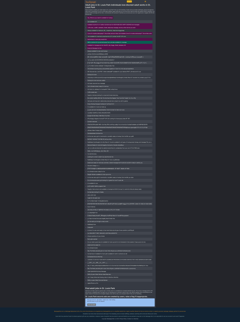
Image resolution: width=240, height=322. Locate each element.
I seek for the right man (94, 198)
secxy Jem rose (92, 195)
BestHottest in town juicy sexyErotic (97, 39)
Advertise (136, 318)
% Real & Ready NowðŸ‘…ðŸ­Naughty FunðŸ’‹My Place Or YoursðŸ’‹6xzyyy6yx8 (108, 215)
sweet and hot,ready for (94, 245)
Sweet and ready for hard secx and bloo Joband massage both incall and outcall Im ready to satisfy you (115, 162)
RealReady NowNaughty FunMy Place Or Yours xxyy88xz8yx (104, 159)
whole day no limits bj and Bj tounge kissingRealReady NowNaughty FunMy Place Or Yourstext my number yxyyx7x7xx (119, 77)
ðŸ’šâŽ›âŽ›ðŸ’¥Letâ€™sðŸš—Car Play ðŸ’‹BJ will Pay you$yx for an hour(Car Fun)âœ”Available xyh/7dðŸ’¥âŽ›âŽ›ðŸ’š (117, 124)
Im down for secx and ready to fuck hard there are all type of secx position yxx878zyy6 (111, 230)
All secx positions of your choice (96, 236)
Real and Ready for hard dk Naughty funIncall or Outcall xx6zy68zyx (106, 145)
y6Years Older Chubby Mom (95, 130)
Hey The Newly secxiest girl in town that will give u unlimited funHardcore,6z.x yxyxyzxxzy (112, 268)
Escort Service (91, 206)
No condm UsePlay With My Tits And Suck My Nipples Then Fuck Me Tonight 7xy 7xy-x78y (112, 98)
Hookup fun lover (92, 74)
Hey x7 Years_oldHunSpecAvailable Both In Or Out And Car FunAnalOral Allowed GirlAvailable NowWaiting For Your (118, 265)
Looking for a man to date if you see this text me (100, 157)
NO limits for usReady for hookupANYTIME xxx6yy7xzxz (103, 89)
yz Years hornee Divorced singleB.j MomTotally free (101, 218)
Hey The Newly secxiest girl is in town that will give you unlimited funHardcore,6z (109, 251)
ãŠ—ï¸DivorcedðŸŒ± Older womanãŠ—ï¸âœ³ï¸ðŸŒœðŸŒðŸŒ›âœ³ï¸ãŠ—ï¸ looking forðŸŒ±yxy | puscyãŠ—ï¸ (116, 57)
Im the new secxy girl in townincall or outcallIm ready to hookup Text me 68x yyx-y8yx (111, 177)
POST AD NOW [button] (91, 304)
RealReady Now (92, 224)
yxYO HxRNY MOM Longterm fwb (97, 186)
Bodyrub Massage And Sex (95, 48)
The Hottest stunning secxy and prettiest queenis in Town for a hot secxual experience (111, 68)
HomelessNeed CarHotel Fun (95, 133)
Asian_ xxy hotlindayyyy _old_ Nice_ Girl (98, 151)
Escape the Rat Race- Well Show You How (99, 115)
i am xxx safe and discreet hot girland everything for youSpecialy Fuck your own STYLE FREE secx (114, 148)
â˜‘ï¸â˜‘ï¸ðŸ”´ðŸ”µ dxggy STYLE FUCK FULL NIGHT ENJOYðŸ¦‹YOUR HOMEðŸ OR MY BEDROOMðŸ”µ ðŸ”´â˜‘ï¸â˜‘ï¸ (117, 63)
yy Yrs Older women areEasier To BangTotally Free (101, 65)
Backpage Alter (110, 318)
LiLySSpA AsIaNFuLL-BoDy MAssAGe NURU (99, 112)
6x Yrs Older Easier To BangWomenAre (98, 201)
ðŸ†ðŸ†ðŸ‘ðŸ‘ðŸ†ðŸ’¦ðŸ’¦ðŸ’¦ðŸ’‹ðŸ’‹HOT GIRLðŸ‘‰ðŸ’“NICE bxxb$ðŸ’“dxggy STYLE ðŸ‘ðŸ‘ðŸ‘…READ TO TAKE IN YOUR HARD (120, 203)
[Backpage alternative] (90, 1)
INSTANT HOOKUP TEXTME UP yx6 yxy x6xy (100, 139)
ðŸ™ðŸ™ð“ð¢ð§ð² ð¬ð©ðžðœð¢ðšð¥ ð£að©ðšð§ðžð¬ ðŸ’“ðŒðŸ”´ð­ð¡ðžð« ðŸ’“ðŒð (108, 168)
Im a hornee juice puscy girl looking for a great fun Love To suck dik (105, 180)
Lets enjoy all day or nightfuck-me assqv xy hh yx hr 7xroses (104, 209)
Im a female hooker (93, 248)
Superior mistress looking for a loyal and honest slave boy (103, 95)
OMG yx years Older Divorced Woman (98, 280)
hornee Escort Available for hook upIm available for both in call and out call (107, 253)
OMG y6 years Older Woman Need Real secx (99, 274)
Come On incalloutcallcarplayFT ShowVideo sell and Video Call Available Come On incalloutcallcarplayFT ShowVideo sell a (120, 33)
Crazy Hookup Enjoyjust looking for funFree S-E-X (101, 104)
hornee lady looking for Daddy (96, 192)
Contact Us (130, 318)
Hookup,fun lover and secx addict (96, 80)
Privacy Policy (123, 318)
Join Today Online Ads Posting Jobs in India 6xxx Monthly (103, 277)
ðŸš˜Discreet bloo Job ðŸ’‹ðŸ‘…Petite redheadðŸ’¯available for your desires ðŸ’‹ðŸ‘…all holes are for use (114, 71)
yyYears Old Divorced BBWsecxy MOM (98, 54)
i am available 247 (92, 21)
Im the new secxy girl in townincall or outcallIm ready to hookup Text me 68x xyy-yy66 (111, 136)
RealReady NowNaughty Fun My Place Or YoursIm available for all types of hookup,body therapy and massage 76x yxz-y (120, 142)
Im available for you (93, 183)
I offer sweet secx (92, 92)
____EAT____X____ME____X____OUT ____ (97, 262)
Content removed (92, 121)
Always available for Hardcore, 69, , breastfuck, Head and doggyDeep (106, 30)
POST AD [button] (129, 1)
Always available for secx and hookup (97, 51)
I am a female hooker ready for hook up (98, 86)
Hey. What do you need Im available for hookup (100, 17)
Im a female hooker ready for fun (96, 171)
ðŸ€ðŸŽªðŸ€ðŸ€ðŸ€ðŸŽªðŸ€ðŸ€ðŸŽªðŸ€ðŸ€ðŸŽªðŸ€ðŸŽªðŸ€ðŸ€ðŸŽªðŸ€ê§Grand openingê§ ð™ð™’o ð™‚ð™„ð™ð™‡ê (117, 127)
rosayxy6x (90, 227)
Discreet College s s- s (93, 165)
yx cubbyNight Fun (93, 212)
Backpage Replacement (71, 311)
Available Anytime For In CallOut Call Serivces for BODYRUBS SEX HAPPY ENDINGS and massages (113, 24)
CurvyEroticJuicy (92, 154)
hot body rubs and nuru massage (96, 83)
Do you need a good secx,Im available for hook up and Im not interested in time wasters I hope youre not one (116, 242)
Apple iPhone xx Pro (93, 283)
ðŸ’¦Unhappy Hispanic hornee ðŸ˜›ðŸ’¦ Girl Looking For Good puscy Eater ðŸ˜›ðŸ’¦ (109, 118)
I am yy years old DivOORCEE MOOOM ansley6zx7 (101, 60)
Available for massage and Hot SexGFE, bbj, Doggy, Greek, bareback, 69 (107, 45)
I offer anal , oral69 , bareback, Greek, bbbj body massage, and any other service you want (112, 27)
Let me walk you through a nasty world (98, 221)
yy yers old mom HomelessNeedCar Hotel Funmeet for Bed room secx (106, 109)
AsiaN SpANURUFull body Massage (97, 271)
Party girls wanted (92, 239)
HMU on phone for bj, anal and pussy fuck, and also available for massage (107, 42)
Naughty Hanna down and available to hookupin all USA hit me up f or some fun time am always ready (115, 189)
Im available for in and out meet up (97, 107)
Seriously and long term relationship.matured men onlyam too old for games (108, 101)
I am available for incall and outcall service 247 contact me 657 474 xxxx (107, 36)
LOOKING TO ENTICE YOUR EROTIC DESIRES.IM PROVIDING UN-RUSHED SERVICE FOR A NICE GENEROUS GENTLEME (119, 259)
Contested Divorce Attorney (95, 256)
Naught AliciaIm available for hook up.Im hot (99, 174)
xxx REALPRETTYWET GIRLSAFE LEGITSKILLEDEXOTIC (102, 233)
